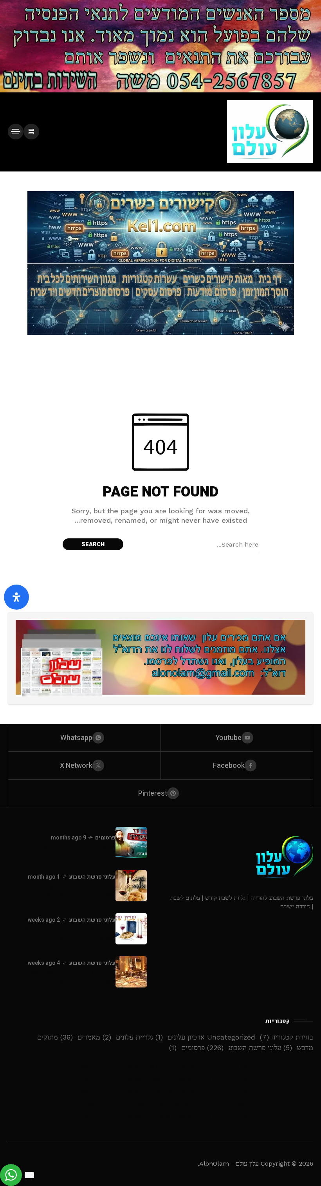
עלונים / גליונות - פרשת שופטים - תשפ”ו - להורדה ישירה (64, 933)
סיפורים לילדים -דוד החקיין (73, 847)
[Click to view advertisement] (160, 46)
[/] (31, 131)
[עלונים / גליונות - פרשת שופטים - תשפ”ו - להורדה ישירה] (131, 928)
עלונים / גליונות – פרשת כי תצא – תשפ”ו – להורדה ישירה (161, 1078)
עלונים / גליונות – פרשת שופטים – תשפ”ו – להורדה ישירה (160, 1091)
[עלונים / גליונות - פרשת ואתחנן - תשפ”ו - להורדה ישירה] (131, 885)
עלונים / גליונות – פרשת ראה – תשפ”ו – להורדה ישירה (160, 1103)
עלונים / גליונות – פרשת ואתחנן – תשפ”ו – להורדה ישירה (161, 1116)
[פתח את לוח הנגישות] (16, 597)
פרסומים (105, 838)
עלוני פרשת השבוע (92, 877)
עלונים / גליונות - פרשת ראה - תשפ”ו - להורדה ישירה (69, 977)
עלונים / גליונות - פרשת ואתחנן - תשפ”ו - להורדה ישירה (65, 890)
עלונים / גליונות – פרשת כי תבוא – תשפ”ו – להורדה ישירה (161, 1066)
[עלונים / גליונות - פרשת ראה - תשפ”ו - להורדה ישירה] (131, 971)
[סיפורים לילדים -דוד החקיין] (131, 842)
